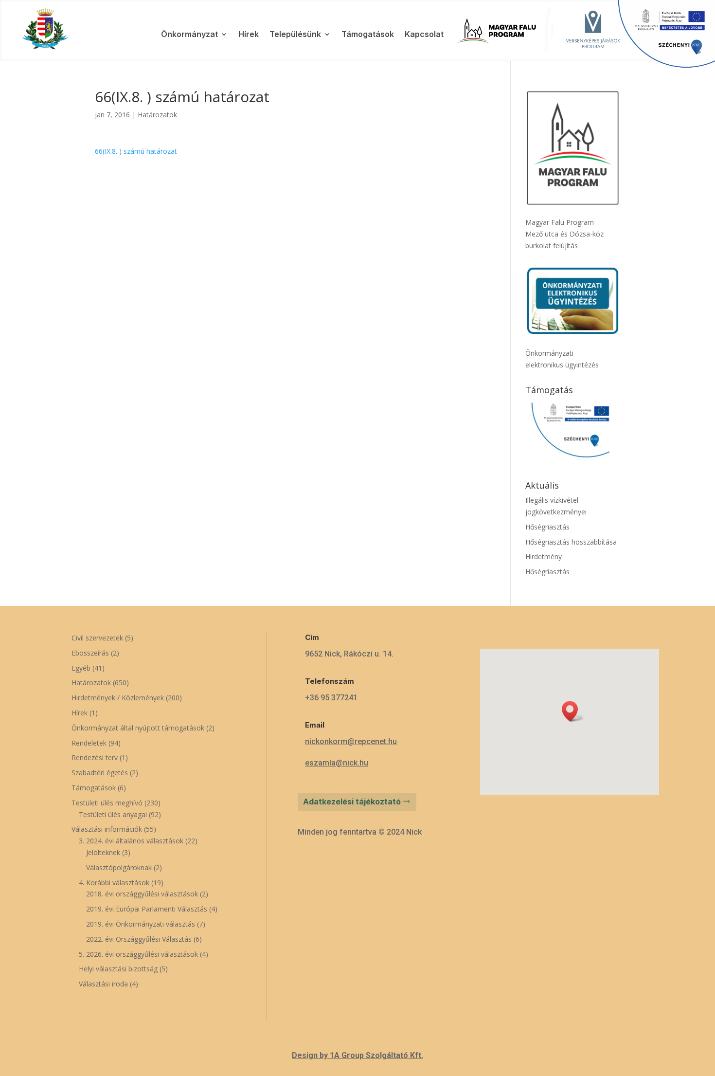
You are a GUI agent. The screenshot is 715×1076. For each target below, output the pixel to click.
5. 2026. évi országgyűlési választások (138, 954)
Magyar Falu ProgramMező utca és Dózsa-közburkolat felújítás (564, 234)
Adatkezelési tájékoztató (352, 801)
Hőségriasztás (547, 526)
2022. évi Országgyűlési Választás (139, 939)
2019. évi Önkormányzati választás (140, 924)
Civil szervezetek (97, 637)
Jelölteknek (103, 852)
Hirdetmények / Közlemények (118, 697)
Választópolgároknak (119, 867)
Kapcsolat (424, 35)
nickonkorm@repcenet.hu (351, 741)
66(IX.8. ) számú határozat (136, 151)
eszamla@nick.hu (336, 762)
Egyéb (81, 668)
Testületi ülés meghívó (107, 802)
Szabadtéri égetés (100, 772)
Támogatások (367, 35)
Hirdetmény (543, 556)
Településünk (295, 35)
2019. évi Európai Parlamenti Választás (146, 908)
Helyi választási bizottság (118, 968)
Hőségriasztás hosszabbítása (571, 542)
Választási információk (107, 829)
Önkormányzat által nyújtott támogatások (138, 727)
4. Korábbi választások (114, 882)
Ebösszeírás (90, 652)
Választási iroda (103, 983)
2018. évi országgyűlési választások (142, 893)
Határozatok (157, 114)
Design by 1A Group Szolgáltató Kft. (357, 1055)
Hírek (248, 35)
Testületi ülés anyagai (113, 814)
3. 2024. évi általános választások (131, 840)
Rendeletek (89, 743)
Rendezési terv (95, 757)
